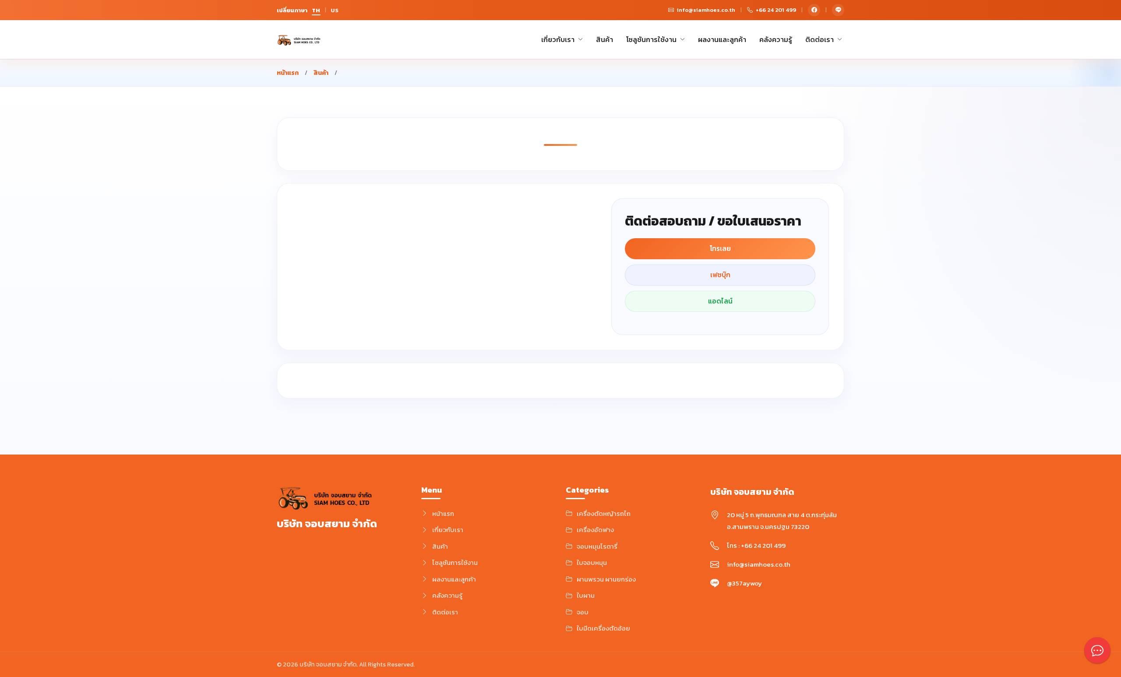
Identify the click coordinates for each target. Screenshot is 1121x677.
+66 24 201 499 (763, 545)
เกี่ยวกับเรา (558, 39)
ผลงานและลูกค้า (722, 39)
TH (316, 10)
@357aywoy (744, 583)
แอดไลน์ (720, 301)
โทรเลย (720, 248)
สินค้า (604, 39)
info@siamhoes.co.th (758, 564)
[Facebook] (814, 10)
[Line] (838, 10)
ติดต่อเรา (819, 39)
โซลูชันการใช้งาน (651, 39)
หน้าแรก (288, 73)
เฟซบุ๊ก (720, 275)
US (335, 10)
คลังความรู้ (775, 39)
